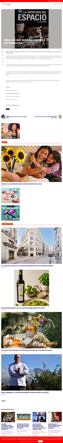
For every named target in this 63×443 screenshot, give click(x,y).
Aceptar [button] (40, 441)
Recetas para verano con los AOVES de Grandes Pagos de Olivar (23, 308)
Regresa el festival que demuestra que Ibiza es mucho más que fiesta (23, 426)
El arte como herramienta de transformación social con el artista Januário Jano (39, 426)
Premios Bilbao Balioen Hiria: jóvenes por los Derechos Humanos (55, 426)
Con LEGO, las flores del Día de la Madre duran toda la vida (21, 184)
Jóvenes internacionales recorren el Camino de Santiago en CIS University (7, 426)
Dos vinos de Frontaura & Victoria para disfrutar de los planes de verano (26, 350)
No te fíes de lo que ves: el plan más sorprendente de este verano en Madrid (27, 266)
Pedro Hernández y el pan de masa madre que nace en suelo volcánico (25, 392)
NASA (8, 109)
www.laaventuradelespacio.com (12, 105)
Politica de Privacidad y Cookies (31, 441)
